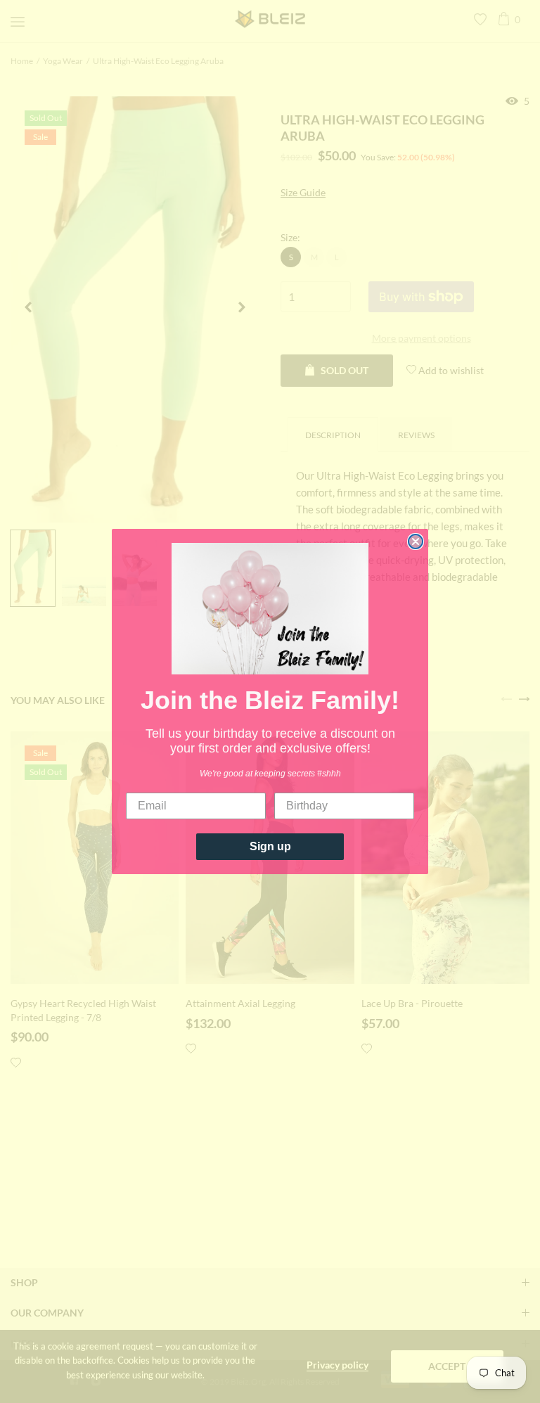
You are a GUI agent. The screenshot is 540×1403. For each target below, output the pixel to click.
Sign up (270, 846)
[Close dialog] (416, 541)
